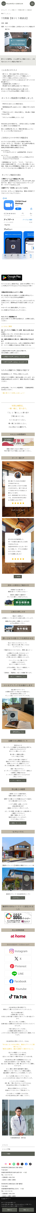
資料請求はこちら (18, 732)
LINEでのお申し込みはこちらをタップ (15, 362)
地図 (25, 1172)
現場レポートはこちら (18, 823)
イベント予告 (6, 1149)
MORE (18, 576)
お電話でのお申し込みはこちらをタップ (16, 356)
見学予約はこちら (18, 898)
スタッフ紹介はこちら (18, 780)
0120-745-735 (8, 1175)
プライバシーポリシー (19, 1204)
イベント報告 (6, 1154)
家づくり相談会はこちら (18, 676)
